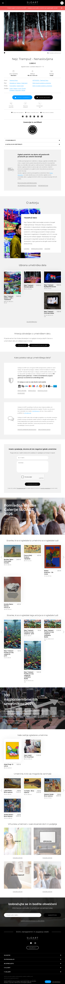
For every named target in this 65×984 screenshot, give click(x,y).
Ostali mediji (20, 86)
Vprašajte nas (32, 484)
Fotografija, (13, 86)
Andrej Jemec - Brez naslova (12, 805)
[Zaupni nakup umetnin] (17, 875)
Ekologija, (18, 90)
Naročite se (52, 915)
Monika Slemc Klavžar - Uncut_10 (12, 589)
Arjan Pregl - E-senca (12, 751)
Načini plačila (32, 390)
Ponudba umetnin (17, 857)
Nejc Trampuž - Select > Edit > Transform (12, 282)
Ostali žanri (24, 83)
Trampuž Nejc (14, 80)
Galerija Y (32, 948)
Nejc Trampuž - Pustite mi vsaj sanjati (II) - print (12, 634)
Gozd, (19, 88)
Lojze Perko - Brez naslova (12, 783)
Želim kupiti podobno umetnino (41, 83)
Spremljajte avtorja (37, 248)
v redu (48, 981)
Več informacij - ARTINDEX (15, 722)
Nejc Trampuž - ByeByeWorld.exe (52, 277)
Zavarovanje (21, 393)
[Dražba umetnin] (47, 875)
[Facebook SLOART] (31, 943)
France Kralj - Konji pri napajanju (32, 549)
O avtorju (26, 248)
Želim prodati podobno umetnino (42, 86)
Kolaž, (11, 88)
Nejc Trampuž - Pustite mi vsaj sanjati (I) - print (32, 624)
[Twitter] (27, 116)
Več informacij (56, 981)
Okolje (23, 90)
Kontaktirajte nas (43, 185)
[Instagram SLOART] (35, 943)
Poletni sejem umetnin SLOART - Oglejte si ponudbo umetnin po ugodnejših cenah (32, 8)
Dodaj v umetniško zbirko (33, 112)
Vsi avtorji (47, 248)
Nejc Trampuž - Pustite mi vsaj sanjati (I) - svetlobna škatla (52, 624)
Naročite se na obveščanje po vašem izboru (32, 920)
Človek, (24, 88)
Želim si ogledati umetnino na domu (27, 182)
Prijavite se (22, 345)
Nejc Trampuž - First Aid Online (52, 300)
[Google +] (34, 116)
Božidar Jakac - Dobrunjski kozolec (12, 551)
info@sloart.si (36, 411)
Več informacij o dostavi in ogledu (27, 185)
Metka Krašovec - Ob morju (52, 556)
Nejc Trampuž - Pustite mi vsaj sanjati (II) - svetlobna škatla (32, 655)
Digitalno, (12, 90)
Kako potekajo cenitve (44, 429)
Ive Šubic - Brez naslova (32, 783)
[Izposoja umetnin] (47, 841)
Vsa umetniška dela (32, 321)
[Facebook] (23, 116)
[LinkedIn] (31, 116)
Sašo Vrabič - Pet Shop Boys (32, 746)
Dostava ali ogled (42, 390)
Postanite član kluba (39, 345)
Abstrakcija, (13, 83)
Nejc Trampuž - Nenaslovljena (32, 277)
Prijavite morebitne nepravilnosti (27, 429)
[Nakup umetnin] (17, 841)
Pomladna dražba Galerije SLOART (18, 527)
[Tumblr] (42, 116)
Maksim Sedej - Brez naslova (52, 785)
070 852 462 (27, 413)
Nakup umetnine (22, 390)
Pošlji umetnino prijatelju (48, 112)
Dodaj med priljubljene (18, 112)
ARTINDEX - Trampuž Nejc (40, 80)
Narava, (18, 83)
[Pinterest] (38, 116)
